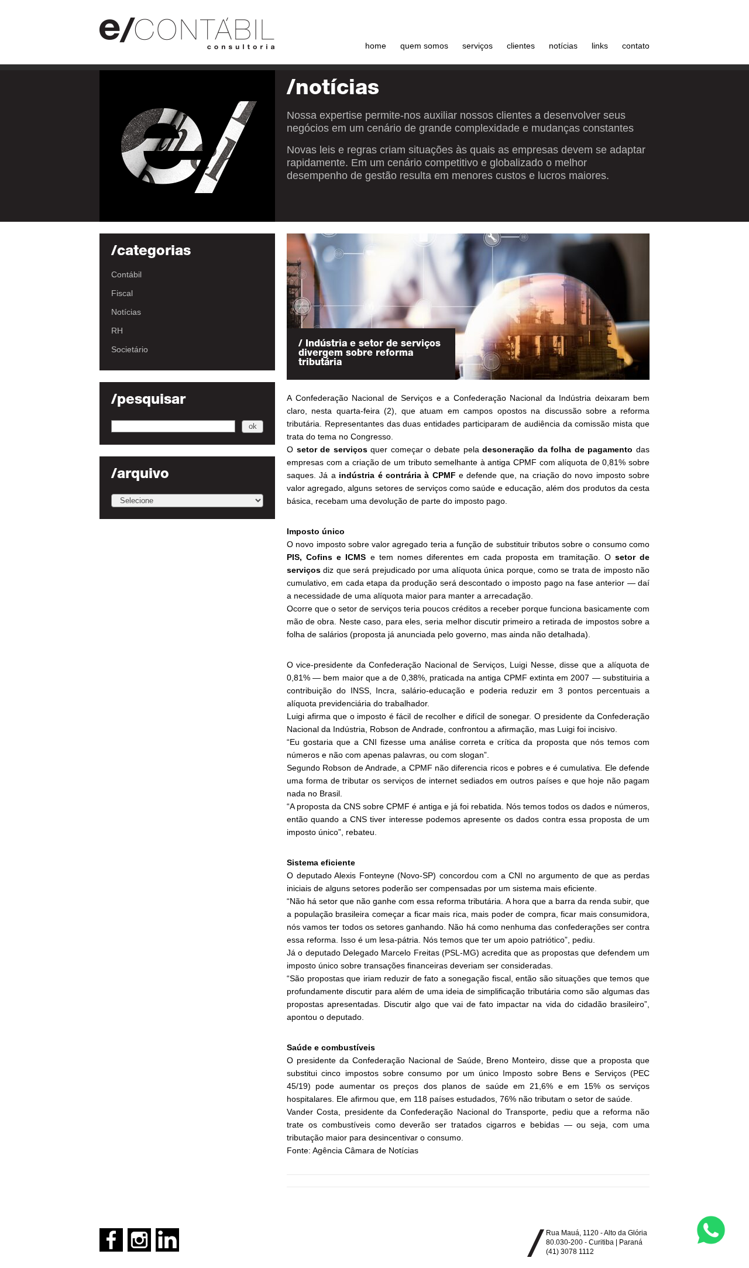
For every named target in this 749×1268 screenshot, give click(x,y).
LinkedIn (167, 1240)
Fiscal (122, 293)
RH (117, 330)
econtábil (187, 32)
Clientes (521, 45)
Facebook (111, 1240)
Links (600, 45)
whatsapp (711, 1230)
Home (375, 45)
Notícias (563, 45)
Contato (636, 45)
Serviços (477, 45)
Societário (129, 349)
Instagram (139, 1240)
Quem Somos (424, 45)
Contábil (126, 274)
